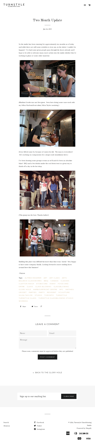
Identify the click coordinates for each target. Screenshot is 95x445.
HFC (61, 289)
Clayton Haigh (26, 284)
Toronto (49, 295)
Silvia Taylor (26, 295)
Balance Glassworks (30, 281)
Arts (64, 278)
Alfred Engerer (33, 278)
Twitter (39, 426)
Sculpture (64, 292)
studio (38, 295)
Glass (30, 286)
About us (6, 426)
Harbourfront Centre (45, 289)
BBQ (46, 281)
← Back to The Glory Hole (47, 373)
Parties (33, 292)
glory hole (25, 289)
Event (53, 284)
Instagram (40, 429)
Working (23, 301)
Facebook (40, 422)
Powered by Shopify (84, 428)
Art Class (54, 278)
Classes (65, 281)
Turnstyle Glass (27, 298)
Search (6, 422)
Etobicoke (42, 284)
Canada (55, 281)
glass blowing (43, 286)
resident (51, 292)
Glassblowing (61, 286)
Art (45, 278)
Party (42, 292)
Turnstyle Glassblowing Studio (56, 298)
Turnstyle (61, 295)
